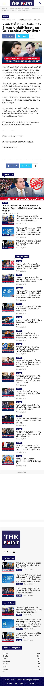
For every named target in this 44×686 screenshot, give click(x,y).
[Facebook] (4, 552)
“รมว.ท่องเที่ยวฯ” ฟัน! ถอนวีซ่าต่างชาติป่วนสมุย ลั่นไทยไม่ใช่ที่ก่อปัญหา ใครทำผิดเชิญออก (21, 208)
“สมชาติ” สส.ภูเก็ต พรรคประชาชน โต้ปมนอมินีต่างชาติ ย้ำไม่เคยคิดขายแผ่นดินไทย (27, 335)
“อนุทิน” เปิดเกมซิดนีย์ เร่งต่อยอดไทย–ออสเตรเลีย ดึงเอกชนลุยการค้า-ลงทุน (29, 420)
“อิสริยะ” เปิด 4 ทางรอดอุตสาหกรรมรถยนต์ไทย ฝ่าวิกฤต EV (28, 461)
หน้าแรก (4, 9)
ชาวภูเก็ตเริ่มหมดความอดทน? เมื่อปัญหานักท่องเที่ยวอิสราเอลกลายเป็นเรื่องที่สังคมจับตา (27, 349)
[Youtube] (13, 552)
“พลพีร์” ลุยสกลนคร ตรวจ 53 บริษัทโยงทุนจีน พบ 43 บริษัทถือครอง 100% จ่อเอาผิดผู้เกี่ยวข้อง (28, 447)
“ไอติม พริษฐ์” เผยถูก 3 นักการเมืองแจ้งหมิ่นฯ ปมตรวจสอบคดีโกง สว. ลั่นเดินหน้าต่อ (28, 407)
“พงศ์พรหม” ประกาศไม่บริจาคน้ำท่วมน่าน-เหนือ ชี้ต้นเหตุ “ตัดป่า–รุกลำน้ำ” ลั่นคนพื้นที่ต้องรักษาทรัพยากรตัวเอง (28, 363)
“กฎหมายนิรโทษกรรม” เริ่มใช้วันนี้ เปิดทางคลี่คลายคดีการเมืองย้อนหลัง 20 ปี (28, 243)
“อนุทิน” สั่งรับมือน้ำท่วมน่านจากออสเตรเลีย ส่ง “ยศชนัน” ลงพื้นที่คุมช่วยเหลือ (28, 393)
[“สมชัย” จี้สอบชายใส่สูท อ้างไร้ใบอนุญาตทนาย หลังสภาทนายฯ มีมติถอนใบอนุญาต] (8, 433)
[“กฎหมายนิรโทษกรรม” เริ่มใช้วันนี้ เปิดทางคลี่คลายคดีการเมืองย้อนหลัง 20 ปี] (8, 244)
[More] (31, 36)
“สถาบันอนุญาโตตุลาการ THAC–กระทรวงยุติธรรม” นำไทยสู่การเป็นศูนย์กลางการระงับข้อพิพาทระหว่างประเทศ (28, 379)
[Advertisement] (22, 497)
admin (4, 214)
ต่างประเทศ (6, 235)
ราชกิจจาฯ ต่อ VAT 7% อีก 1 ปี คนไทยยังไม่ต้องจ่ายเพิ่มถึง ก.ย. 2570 (29, 322)
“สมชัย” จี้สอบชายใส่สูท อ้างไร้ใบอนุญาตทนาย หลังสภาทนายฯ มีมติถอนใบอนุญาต (28, 434)
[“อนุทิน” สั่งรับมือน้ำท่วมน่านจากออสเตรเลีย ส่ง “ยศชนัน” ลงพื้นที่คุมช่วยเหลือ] (8, 392)
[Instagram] (7, 552)
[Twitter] (10, 552)
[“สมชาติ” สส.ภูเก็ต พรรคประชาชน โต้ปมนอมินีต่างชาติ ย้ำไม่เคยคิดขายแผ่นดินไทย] (8, 334)
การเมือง (11, 9)
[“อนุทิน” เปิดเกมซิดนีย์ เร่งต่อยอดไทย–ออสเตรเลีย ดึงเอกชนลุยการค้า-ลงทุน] (8, 419)
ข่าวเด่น (5, 202)
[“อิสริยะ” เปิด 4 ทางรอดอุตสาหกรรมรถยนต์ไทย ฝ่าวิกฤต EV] (8, 460)
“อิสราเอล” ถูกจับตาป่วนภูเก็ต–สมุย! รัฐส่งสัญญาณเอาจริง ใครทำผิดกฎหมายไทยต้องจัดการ (29, 218)
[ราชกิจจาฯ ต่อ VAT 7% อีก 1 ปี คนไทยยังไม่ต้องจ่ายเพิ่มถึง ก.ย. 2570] (8, 321)
